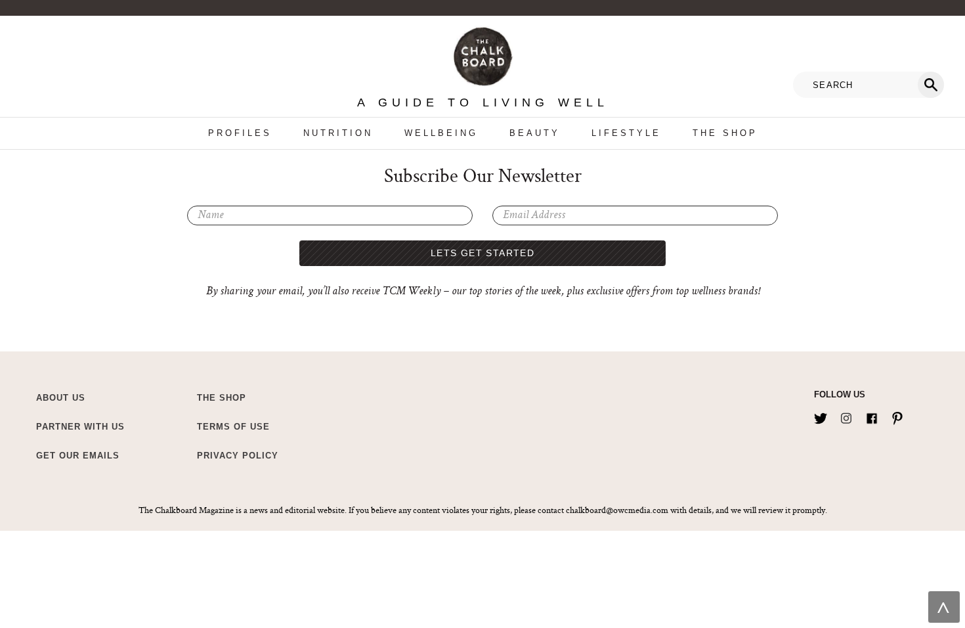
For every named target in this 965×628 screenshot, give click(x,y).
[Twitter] (820, 415)
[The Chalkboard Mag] (483, 53)
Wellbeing (441, 133)
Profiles (240, 133)
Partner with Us (80, 427)
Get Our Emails (77, 455)
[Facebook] (871, 415)
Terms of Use (233, 427)
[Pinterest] (897, 415)
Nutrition (338, 133)
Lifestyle (626, 133)
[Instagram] (846, 415)
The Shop (725, 133)
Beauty (534, 133)
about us (60, 398)
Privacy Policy (237, 455)
